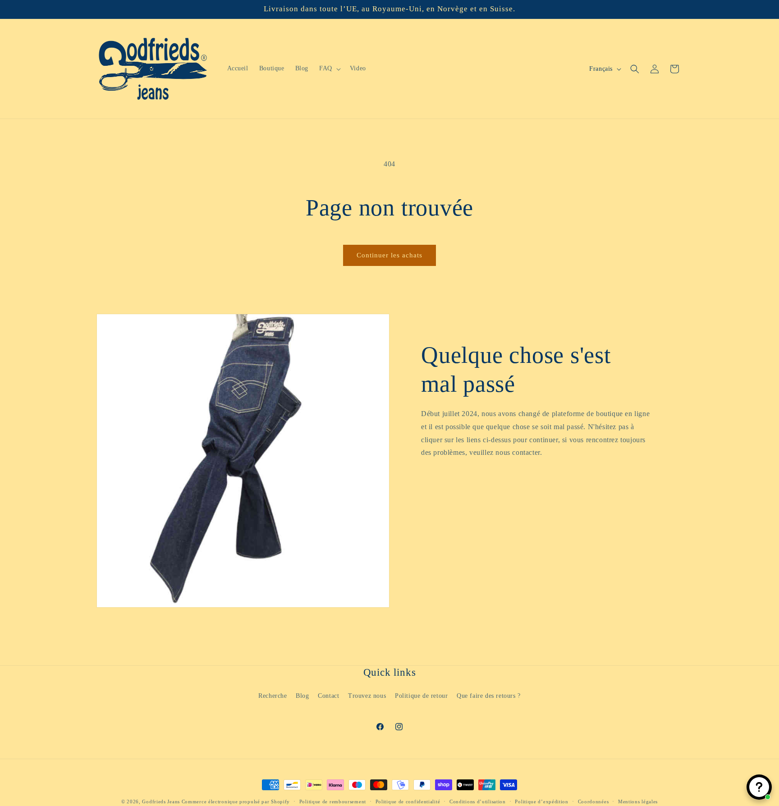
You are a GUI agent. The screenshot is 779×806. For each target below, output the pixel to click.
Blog (302, 695)
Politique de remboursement (332, 801)
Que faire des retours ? (489, 695)
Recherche (272, 695)
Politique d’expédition (541, 801)
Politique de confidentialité (408, 801)
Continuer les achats (389, 255)
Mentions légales (638, 801)
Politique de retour (421, 695)
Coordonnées (593, 801)
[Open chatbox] (759, 787)
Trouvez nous (367, 695)
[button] (329, 68)
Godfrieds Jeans (161, 801)
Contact (328, 695)
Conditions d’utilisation (477, 801)
